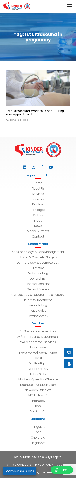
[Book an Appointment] (46, 352)
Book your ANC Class (19, 471)
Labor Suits (38, 374)
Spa (38, 406)
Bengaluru (38, 427)
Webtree (46, 472)
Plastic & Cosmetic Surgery (38, 257)
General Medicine (38, 284)
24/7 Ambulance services (38, 331)
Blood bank (38, 347)
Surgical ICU (38, 411)
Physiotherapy (38, 316)
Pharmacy (38, 401)
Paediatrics (38, 310)
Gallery (38, 215)
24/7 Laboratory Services (38, 342)
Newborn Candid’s (38, 390)
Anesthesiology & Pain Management (38, 252)
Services (38, 194)
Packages (38, 210)
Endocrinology (38, 273)
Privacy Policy (44, 465)
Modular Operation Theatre (38, 379)
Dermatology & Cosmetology (38, 262)
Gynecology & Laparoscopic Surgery (38, 295)
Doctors (38, 204)
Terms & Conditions (19, 465)
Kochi (38, 432)
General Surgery (38, 289)
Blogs (38, 220)
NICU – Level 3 (38, 395)
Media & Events (38, 231)
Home (38, 183)
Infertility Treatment (38, 300)
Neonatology (38, 305)
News (38, 226)
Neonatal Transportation (38, 385)
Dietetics (38, 268)
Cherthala (38, 437)
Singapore (38, 443)
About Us (38, 188)
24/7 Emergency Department (38, 337)
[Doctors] (56, 363)
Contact (38, 236)
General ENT (38, 278)
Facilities (38, 199)
